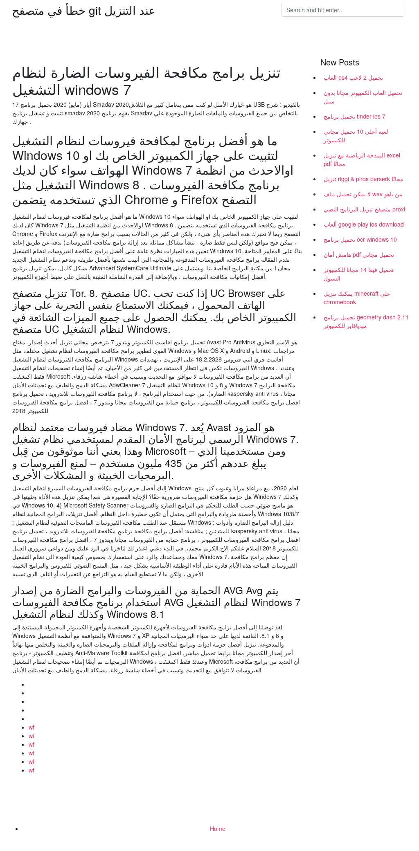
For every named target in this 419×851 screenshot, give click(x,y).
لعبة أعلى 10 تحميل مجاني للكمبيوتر (356, 135)
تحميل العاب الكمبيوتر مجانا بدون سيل (363, 96)
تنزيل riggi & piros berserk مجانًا (363, 179)
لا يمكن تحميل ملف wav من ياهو (363, 194)
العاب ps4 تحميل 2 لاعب (353, 77)
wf (31, 727)
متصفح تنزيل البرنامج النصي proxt (364, 209)
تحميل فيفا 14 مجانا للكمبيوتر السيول (359, 273)
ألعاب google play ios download (364, 224)
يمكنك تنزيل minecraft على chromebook (357, 297)
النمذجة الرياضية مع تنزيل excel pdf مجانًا (362, 159)
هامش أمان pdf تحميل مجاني (359, 254)
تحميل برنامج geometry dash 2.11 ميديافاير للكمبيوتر (366, 321)
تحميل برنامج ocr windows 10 (360, 239)
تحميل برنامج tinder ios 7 (354, 116)
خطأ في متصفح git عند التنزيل (83, 10)
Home (217, 828)
